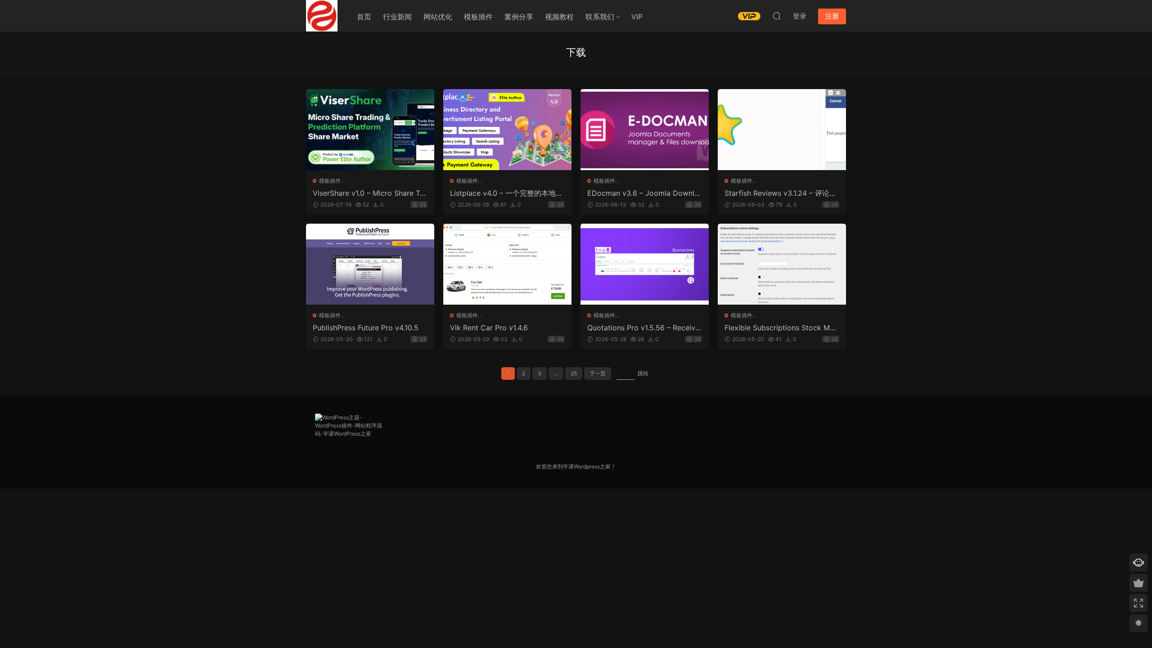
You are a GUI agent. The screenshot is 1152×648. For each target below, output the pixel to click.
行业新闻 (397, 16)
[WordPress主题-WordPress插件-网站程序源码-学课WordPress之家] (322, 16)
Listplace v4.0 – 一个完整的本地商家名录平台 (506, 193)
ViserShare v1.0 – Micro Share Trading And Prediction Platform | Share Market (370, 193)
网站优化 (437, 16)
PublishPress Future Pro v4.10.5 (365, 327)
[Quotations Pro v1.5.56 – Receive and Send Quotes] (644, 264)
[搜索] (776, 15)
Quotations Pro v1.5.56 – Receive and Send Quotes (643, 327)
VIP (637, 16)
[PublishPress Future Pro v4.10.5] (370, 264)
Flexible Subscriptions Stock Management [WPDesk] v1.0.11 (781, 327)
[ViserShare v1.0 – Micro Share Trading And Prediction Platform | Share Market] (370, 129)
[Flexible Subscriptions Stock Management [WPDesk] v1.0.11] (782, 264)
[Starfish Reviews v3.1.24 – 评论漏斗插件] (782, 129)
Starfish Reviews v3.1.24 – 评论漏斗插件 (780, 193)
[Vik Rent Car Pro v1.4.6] (507, 264)
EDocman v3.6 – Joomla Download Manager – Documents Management (643, 193)
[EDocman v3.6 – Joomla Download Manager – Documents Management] (644, 129)
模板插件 (478, 16)
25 (574, 373)
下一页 (598, 373)
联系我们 (599, 16)
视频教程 (559, 16)
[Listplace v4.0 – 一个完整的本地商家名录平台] (507, 129)
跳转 (643, 373)
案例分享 (518, 16)
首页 (364, 16)
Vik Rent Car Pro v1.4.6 (489, 327)
